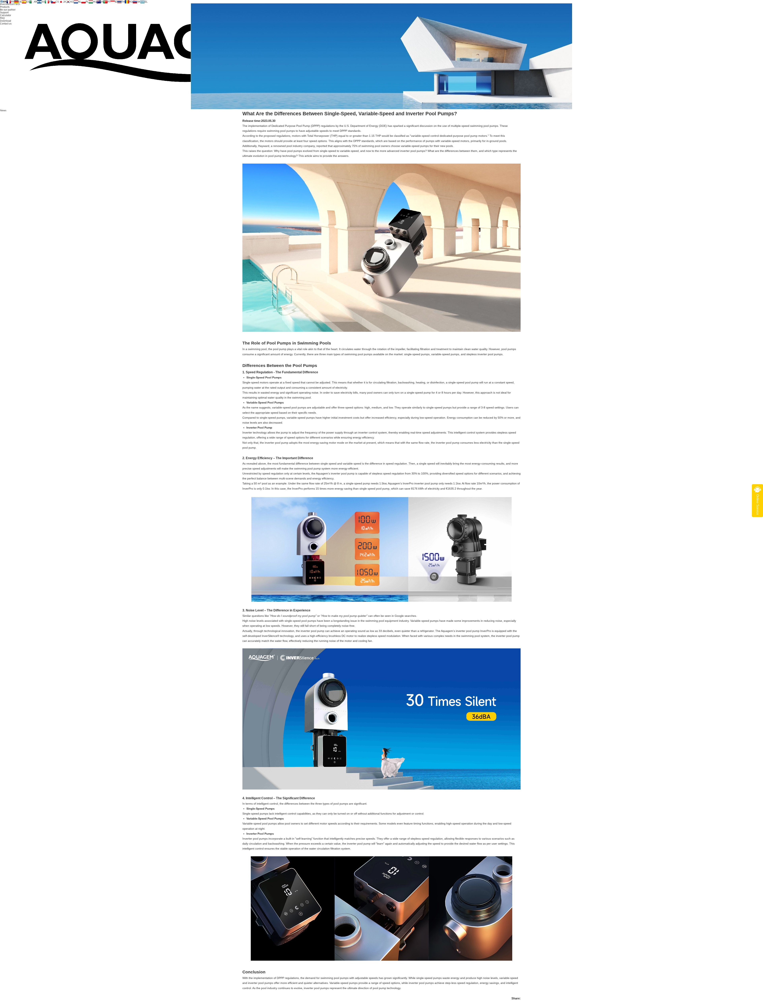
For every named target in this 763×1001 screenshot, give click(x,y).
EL (146, 1)
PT (108, 1)
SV (43, 1)
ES (27, 1)
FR (12, 1)
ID (116, 1)
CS (57, 1)
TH (123, 1)
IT (50, 1)
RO (131, 1)
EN (5, 1)
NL (79, 1)
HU (95, 1)
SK (138, 1)
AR (35, 1)
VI (102, 1)
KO (72, 1)
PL (87, 1)
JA (64, 1)
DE (20, 1)
